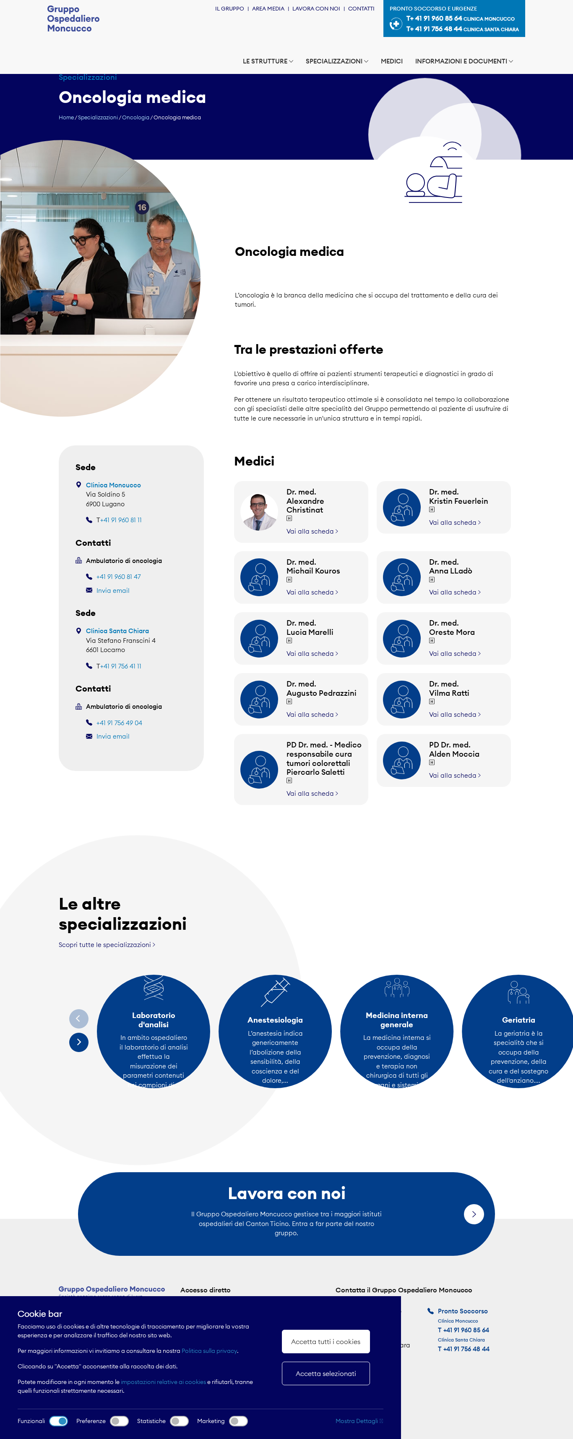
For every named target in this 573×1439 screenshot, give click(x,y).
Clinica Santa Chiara (117, 631)
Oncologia (135, 117)
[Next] (79, 1042)
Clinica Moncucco (113, 485)
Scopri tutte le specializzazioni (106, 945)
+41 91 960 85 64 (466, 1330)
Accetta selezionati (326, 1373)
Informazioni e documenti (461, 61)
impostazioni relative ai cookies (163, 1382)
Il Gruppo (229, 8)
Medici (392, 61)
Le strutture (265, 61)
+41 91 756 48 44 (466, 1349)
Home (66, 117)
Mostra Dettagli (357, 1421)
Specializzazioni (334, 61)
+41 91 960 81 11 (121, 520)
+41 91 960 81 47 (118, 577)
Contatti (361, 8)
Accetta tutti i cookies (325, 1341)
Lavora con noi (316, 8)
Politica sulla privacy (209, 1351)
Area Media (268, 8)
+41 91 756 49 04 (119, 723)
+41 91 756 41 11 (120, 666)
